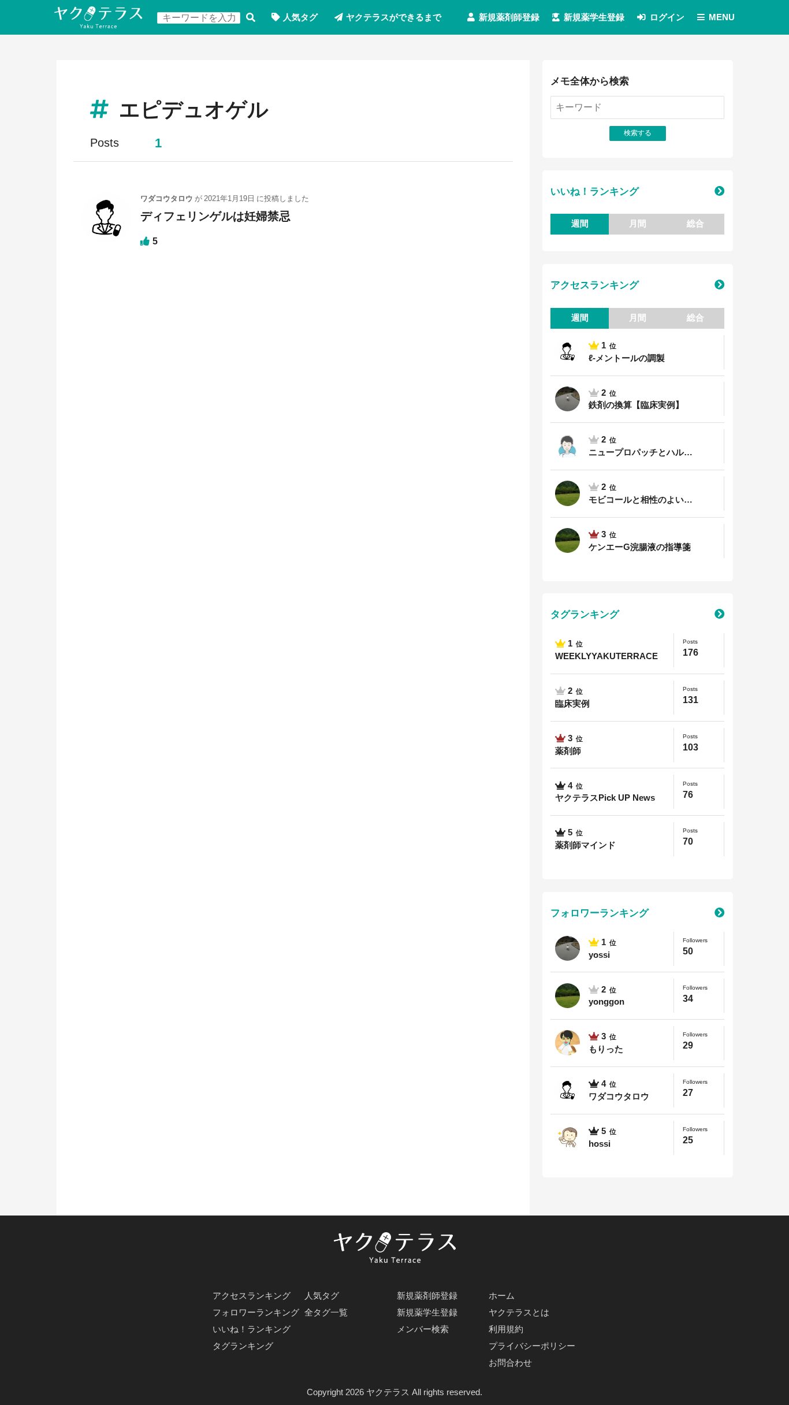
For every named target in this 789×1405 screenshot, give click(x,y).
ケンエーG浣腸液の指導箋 (640, 547)
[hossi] (567, 1138)
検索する (251, 17)
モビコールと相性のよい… (641, 499)
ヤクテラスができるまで (393, 17)
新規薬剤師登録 (509, 17)
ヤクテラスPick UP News (605, 797)
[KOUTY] (567, 446)
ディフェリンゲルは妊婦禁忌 (215, 216)
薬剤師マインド (585, 845)
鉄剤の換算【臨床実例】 (636, 405)
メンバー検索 (423, 1329)
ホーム (502, 1295)
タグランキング (584, 614)
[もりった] (567, 1043)
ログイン (667, 17)
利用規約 (506, 1329)
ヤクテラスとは (519, 1312)
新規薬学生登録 (594, 17)
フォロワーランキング (599, 913)
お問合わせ (510, 1362)
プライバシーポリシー (532, 1346)
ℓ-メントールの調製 (627, 358)
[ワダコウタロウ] (106, 223)
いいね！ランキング (594, 191)
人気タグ (300, 17)
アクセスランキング (594, 285)
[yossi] (567, 399)
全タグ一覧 (326, 1312)
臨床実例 (572, 703)
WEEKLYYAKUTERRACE (606, 656)
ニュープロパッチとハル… (641, 452)
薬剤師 (568, 751)
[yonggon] (567, 494)
